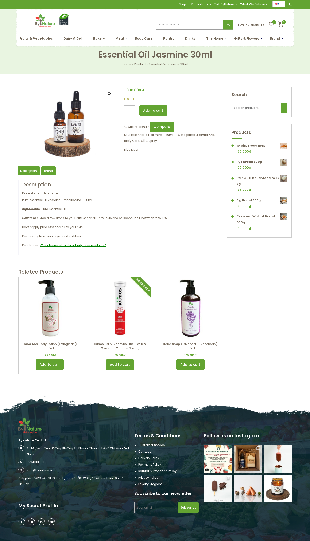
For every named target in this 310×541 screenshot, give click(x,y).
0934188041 (35, 462)
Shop (182, 4)
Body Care (143, 38)
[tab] (28, 170)
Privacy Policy (148, 477)
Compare (162, 127)
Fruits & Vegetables (36, 38)
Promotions (199, 4)
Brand (275, 38)
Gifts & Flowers (246, 38)
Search (228, 25)
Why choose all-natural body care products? (73, 245)
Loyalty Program (150, 484)
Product (140, 64)
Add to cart (153, 110)
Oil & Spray (149, 141)
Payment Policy (149, 464)
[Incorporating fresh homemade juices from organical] (248, 488)
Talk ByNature (224, 4)
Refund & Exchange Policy (157, 471)
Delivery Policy (148, 458)
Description (28, 171)
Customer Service (151, 445)
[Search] (284, 108)
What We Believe (252, 4)
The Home (214, 38)
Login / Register (251, 25)
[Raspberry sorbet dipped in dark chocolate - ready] (278, 459)
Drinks (190, 38)
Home (127, 64)
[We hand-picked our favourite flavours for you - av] (218, 488)
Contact (144, 451)
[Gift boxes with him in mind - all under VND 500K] (248, 459)
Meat (120, 38)
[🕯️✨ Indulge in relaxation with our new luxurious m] (278, 488)
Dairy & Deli (72, 38)
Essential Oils (205, 135)
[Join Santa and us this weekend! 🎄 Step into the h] (218, 459)
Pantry (168, 38)
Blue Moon (131, 149)
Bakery (99, 38)
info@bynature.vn (40, 470)
